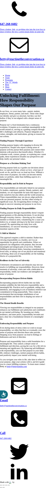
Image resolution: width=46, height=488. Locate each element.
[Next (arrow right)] (4, 487)
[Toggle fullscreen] (4, 485)
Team (7, 78)
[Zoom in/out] (1, 485)
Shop (7, 87)
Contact (8, 89)
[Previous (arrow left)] (1, 487)
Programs (9, 80)
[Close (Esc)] (9, 485)
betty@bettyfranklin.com (17, 366)
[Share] (6, 485)
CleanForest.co (21, 482)
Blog (7, 85)
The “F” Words (11, 82)
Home (7, 75)
